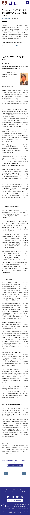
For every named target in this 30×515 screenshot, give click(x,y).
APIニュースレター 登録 (15, 465)
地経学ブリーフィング (7, 18)
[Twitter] (8, 497)
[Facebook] (12, 497)
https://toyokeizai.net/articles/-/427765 (11, 45)
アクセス (8, 489)
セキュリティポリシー (10, 491)
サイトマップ (21, 491)
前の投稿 (6, 473)
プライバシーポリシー (18, 489)
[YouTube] (17, 497)
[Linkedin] (22, 497)
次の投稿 (24, 473)
